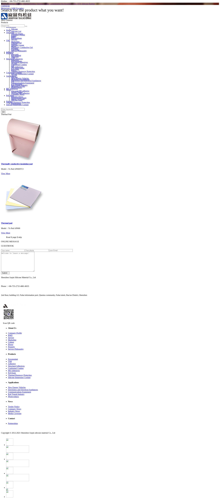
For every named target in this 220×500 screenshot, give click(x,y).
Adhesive (15, 60)
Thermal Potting (29, 4)
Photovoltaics (16, 87)
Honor (13, 46)
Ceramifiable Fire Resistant (61, 4)
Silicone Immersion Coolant (22, 74)
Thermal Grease (42, 4)
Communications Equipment (22, 83)
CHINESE (5, 6)
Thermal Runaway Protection (23, 71)
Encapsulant (16, 55)
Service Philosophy (19, 51)
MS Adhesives (17, 67)
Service (14, 39)
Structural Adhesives (19, 62)
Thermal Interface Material (11, 4)
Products (9, 53)
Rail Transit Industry (19, 85)
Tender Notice (17, 92)
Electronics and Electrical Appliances (26, 81)
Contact (9, 101)
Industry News (17, 97)
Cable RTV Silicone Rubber (83, 4)
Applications (11, 76)
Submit (5, 273)
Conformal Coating (19, 65)
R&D (13, 37)
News (8, 90)
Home (8, 30)
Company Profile (18, 35)
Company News (17, 94)
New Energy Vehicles (20, 78)
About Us (10, 32)
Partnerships (16, 103)
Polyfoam (15, 69)
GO (3, 112)
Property (14, 48)
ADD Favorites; (17, 8)
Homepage (5, 8)
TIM (13, 58)
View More (5, 173)
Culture (14, 44)
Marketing (15, 42)
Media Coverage (18, 99)
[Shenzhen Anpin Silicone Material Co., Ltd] (16, 18)
